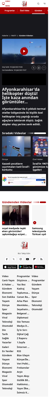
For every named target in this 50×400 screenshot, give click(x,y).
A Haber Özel (9, 284)
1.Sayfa (21, 342)
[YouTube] (27, 259)
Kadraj (20, 288)
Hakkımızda (24, 384)
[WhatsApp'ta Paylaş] (39, 68)
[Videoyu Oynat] (24, 51)
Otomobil (7, 325)
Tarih (5, 334)
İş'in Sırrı (22, 330)
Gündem (38, 10)
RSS (19, 351)
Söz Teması (23, 321)
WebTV (13, 36)
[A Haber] (24, 4)
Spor (4, 309)
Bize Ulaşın (23, 355)
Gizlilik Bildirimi (24, 380)
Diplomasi (22, 317)
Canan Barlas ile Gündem (24, 296)
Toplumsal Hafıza (24, 292)
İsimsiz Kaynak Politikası (24, 392)
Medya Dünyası (24, 325)
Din (4, 330)
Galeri (5, 347)
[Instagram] (20, 259)
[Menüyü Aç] (44, 3)
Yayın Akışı (23, 376)
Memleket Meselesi (24, 305)
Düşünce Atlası (24, 280)
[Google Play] (26, 267)
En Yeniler (7, 351)
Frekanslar (23, 367)
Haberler (5, 36)
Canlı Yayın (8, 280)
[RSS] (41, 259)
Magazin (7, 313)
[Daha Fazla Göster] (44, 68)
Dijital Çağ (22, 334)
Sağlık (5, 338)
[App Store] (10, 267)
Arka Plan (22, 301)
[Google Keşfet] (24, 180)
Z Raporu (22, 338)
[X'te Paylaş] (34, 68)
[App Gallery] (39, 267)
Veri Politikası (24, 363)
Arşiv (20, 371)
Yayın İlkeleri (24, 388)
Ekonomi (7, 292)
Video (5, 276)
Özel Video (24, 10)
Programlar (10, 10)
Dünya (5, 305)
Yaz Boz (21, 284)
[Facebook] (6, 259)
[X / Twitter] (13, 259)
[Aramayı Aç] (38, 3)
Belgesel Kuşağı (24, 313)
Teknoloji (7, 321)
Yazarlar (6, 342)
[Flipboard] (34, 259)
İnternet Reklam (24, 347)
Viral (4, 317)
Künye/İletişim (24, 359)
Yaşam (6, 301)
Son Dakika (8, 296)
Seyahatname (24, 309)
